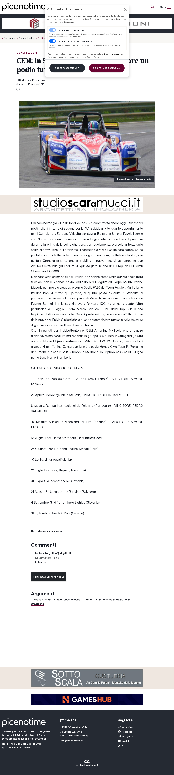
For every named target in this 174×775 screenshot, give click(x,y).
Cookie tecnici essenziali (71, 30)
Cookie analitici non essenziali (74, 42)
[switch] (52, 41)
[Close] (125, 9)
